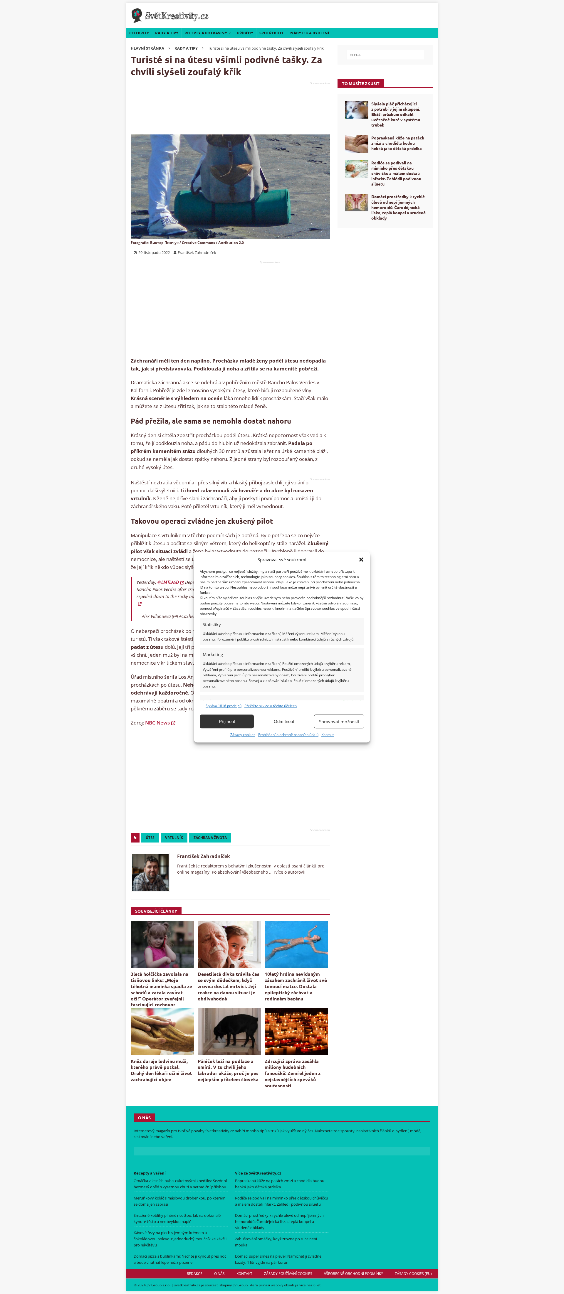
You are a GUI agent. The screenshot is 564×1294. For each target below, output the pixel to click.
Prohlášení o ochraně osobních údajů (288, 734)
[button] (361, 559)
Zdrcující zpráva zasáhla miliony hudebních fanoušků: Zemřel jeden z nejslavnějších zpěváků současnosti (292, 1073)
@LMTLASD (168, 582)
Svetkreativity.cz (219, 1130)
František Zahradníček (203, 856)
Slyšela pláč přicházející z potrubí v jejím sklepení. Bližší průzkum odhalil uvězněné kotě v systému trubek (395, 114)
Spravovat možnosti (339, 721)
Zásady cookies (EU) (413, 1273)
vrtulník (174, 837)
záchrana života (210, 837)
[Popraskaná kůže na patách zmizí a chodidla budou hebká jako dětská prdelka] (356, 144)
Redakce (194, 1273)
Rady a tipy (166, 33)
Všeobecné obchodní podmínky (353, 1273)
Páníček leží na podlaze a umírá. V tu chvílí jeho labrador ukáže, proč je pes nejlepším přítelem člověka (228, 1070)
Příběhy (245, 33)
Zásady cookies (242, 734)
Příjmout (227, 721)
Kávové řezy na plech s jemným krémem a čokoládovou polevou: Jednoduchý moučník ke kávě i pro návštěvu (180, 1239)
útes (150, 837)
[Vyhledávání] (385, 55)
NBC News (157, 722)
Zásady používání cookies (288, 1273)
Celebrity (139, 33)
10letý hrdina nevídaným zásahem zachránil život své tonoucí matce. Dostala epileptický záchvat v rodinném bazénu (296, 986)
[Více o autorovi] (289, 872)
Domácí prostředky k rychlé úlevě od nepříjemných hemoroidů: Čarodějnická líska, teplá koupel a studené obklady (398, 207)
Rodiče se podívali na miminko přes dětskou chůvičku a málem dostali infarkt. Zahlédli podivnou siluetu (396, 173)
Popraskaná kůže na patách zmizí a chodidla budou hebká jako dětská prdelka (397, 143)
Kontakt (327, 734)
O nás (219, 1273)
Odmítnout (284, 721)
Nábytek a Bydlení (309, 33)
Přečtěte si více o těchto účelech (270, 705)
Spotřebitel (271, 33)
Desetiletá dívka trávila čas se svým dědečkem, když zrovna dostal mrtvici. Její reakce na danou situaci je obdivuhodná (228, 986)
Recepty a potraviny (205, 33)
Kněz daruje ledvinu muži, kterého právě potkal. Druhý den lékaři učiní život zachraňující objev (161, 1070)
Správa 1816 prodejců (223, 705)
